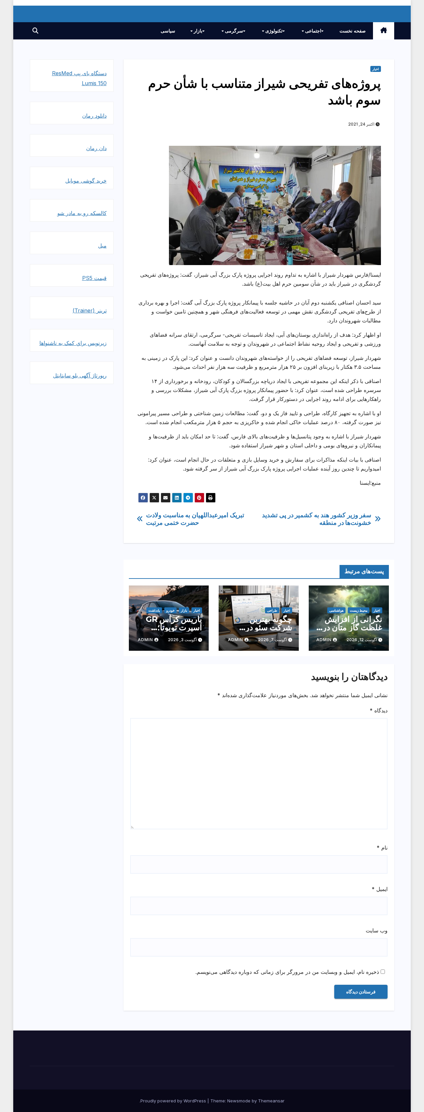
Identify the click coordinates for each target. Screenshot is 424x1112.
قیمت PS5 (94, 278)
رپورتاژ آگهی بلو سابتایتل (80, 375)
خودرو (170, 610)
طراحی (272, 610)
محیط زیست (358, 610)
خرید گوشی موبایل (86, 180)
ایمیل (380, 889)
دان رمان (96, 148)
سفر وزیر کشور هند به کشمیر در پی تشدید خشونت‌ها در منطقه (316, 519)
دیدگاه (379, 710)
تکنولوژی (273, 31)
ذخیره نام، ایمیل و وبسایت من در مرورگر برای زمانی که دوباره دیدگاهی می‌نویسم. (287, 972)
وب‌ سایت (377, 930)
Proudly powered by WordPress (173, 1100)
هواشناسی (336, 610)
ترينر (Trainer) (90, 310)
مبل (102, 245)
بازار (197, 31)
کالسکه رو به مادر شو (82, 213)
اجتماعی (312, 31)
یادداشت (154, 610)
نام (382, 847)
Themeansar (271, 1100)
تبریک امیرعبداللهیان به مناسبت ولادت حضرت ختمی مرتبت (195, 519)
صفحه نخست (353, 31)
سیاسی (168, 31)
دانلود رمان (94, 115)
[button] (35, 30)
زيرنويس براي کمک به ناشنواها (73, 343)
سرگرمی (233, 31)
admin (324, 639)
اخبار (375, 69)
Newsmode (238, 1100)
